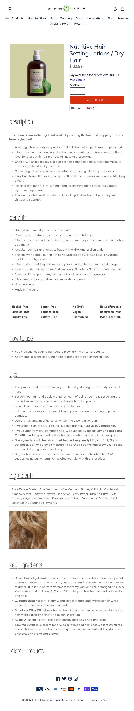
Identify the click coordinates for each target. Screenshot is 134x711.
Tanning (66, 18)
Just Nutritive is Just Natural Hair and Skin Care (58, 700)
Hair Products (14, 18)
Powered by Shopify (100, 700)
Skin (53, 18)
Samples (123, 18)
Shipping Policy (59, 23)
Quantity (76, 84)
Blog (110, 18)
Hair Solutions (37, 18)
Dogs (79, 18)
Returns (79, 23)
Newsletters (95, 18)
